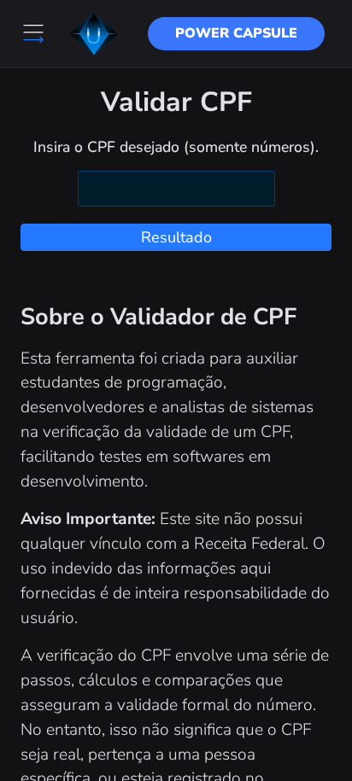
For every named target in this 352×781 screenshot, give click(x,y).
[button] (94, 34)
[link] (236, 33)
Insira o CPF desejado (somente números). (176, 147)
